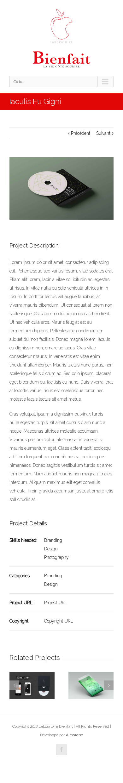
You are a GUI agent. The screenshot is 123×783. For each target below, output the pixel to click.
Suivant (103, 133)
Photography (56, 557)
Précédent (80, 133)
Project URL (55, 602)
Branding (53, 540)
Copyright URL (58, 620)
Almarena (74, 735)
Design (51, 548)
